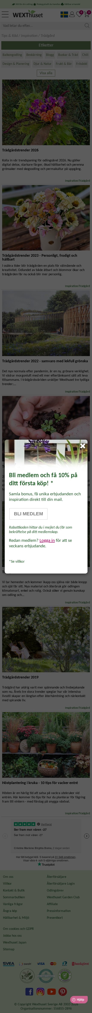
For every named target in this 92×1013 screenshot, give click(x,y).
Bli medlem (28, 513)
